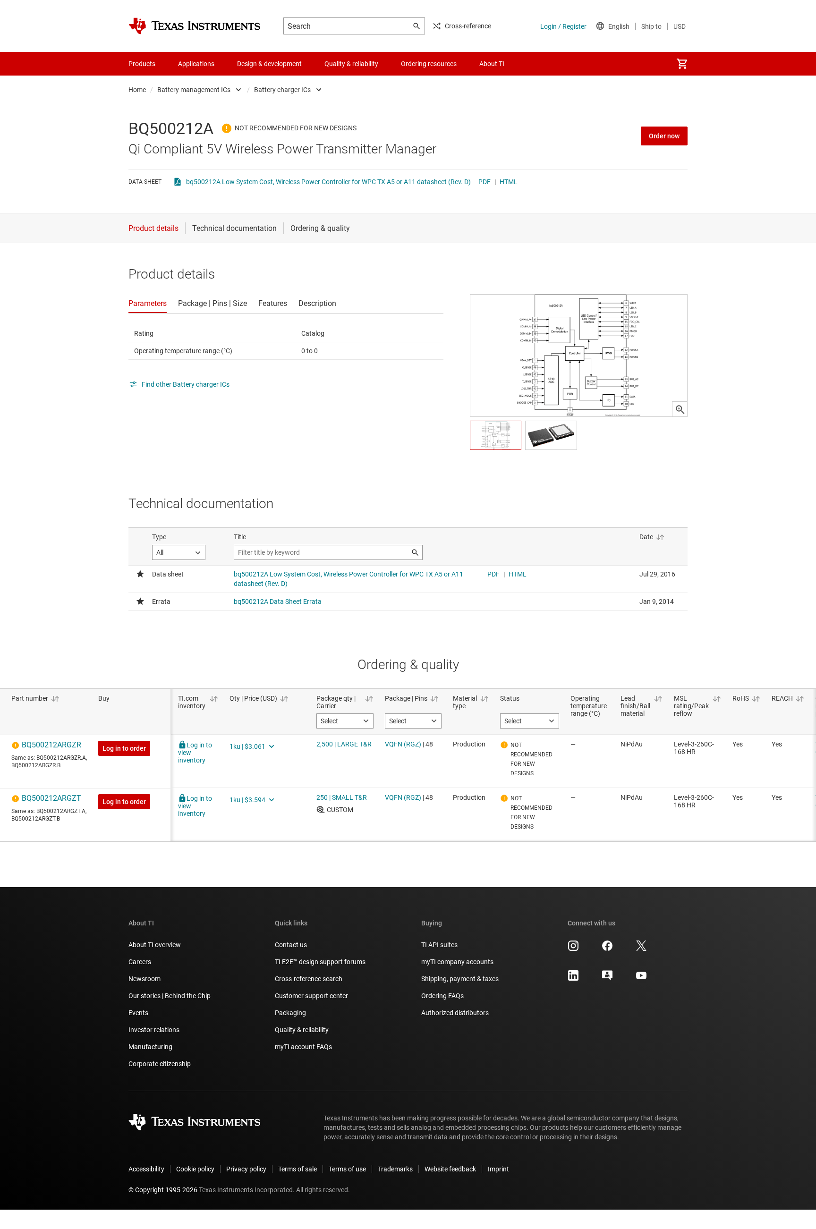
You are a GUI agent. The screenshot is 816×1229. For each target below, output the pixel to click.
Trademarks (395, 1169)
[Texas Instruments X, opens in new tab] (641, 949)
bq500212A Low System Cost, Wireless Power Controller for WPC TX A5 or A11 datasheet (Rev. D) (328, 182)
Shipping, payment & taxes (460, 979)
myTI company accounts (457, 962)
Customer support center (311, 996)
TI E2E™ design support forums (320, 962)
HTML (509, 182)
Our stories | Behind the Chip (169, 996)
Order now (664, 136)
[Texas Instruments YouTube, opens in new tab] (641, 979)
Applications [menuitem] (196, 64)
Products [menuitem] (141, 64)
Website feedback (450, 1169)
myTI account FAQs (303, 1047)
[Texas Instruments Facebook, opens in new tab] (607, 949)
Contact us (291, 945)
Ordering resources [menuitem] (429, 64)
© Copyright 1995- (162, 1190)
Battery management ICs (193, 89)
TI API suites (439, 945)
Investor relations (153, 1030)
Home (137, 89)
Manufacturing (150, 1047)
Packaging (290, 1013)
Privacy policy (246, 1169)
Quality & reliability (302, 1030)
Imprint (498, 1169)
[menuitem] (682, 64)
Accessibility (146, 1169)
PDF (484, 182)
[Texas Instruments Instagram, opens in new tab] (573, 949)
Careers (139, 962)
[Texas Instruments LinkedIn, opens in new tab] (573, 979)
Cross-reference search (308, 979)
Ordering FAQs (442, 996)
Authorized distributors (455, 1013)
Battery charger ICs (282, 89)
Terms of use (347, 1169)
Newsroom (144, 979)
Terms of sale (297, 1169)
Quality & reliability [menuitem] (351, 64)
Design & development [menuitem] (269, 64)
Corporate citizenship (159, 1064)
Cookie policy (195, 1169)
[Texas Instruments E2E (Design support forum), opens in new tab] (607, 979)
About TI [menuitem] (491, 64)
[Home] (194, 25)
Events (138, 1013)
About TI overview (154, 945)
